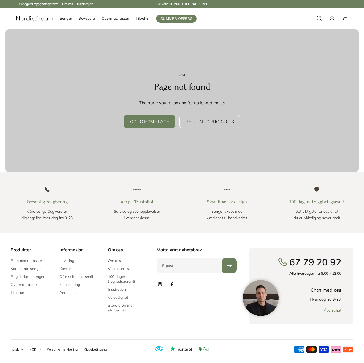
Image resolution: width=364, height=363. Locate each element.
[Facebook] (171, 284)
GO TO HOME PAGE (149, 121)
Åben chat (332, 310)
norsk (15, 349)
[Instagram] (160, 284)
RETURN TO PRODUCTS (209, 121)
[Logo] (34, 18)
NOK (32, 349)
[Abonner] (229, 265)
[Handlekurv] (344, 18)
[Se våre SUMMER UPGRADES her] (182, 4)
